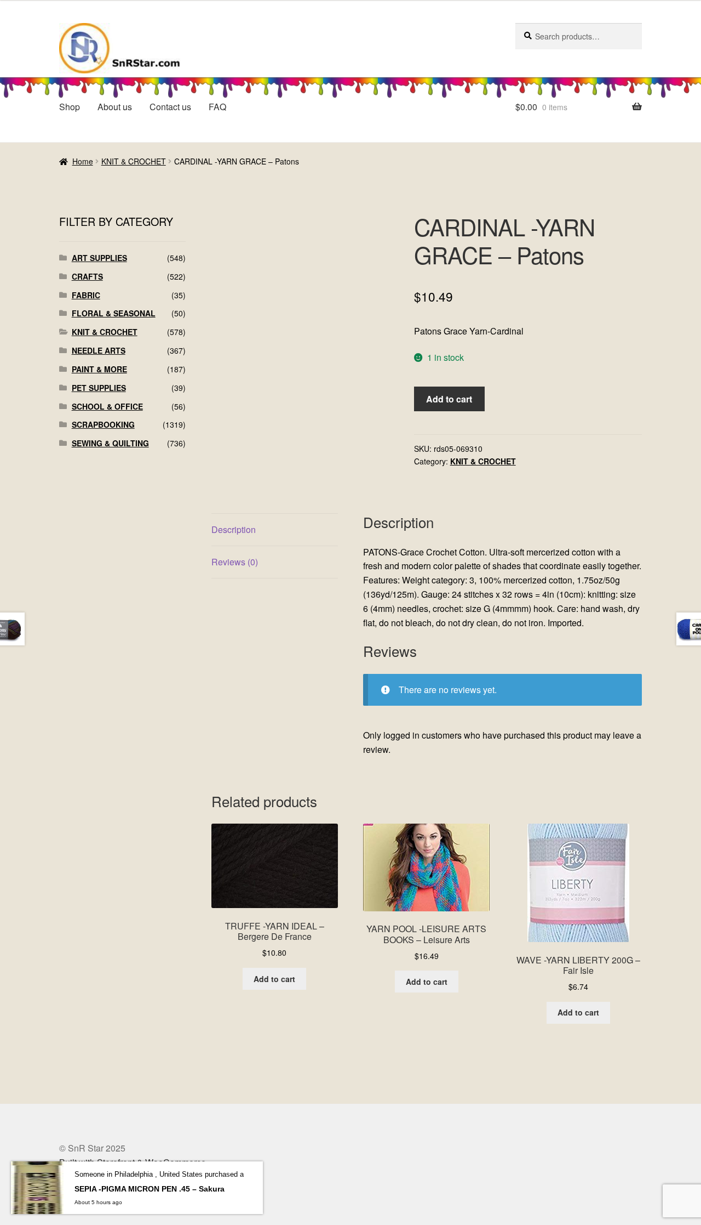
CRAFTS (87, 276)
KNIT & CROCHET (133, 161)
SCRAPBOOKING (103, 424)
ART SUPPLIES (99, 257)
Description (233, 529)
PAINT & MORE (99, 369)
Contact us (170, 106)
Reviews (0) (234, 561)
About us (114, 106)
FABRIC (86, 295)
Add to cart (449, 399)
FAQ (217, 106)
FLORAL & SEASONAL (114, 313)
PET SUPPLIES (99, 387)
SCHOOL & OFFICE (107, 406)
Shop (69, 106)
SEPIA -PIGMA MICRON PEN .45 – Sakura (149, 1188)
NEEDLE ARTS (98, 350)
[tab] (274, 530)
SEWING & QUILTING (110, 443)
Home (82, 161)
